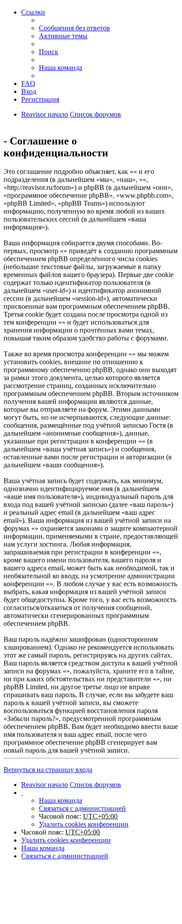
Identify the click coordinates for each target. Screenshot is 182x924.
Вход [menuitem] (28, 91)
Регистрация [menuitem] (40, 99)
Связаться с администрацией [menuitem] (82, 808)
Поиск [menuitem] (48, 51)
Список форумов (95, 114)
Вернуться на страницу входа (48, 769)
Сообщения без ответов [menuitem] (74, 28)
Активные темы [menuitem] (63, 36)
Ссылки (33, 12)
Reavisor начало (44, 114)
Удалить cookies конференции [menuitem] (84, 824)
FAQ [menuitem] (28, 83)
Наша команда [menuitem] (60, 67)
